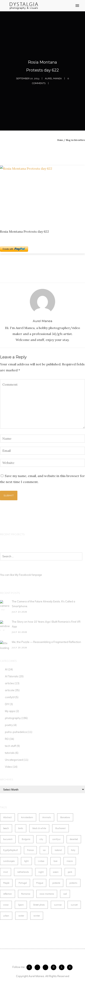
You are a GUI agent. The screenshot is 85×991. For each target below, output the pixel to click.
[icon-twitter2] (38, 967)
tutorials (10, 752)
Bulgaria (26, 839)
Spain (21, 904)
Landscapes (9, 861)
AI (6, 669)
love (55, 861)
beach (6, 828)
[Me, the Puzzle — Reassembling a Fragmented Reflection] (5, 646)
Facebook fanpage (30, 574)
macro (70, 861)
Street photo (39, 904)
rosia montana (47, 893)
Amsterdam (27, 817)
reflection (7, 893)
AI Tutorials (11, 676)
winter (36, 915)
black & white (39, 828)
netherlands (23, 872)
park (70, 872)
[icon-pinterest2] (46, 967)
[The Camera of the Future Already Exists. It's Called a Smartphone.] (5, 605)
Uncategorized (14, 759)
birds (20, 828)
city (41, 839)
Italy (73, 850)
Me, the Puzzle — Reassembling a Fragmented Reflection (46, 642)
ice (44, 850)
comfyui (56, 839)
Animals (46, 817)
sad (65, 893)
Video (8, 766)
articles (9, 683)
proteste (56, 883)
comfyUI (10, 697)
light (26, 861)
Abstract (7, 817)
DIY (7, 704)
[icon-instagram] (54, 967)
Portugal (23, 883)
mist (5, 872)
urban (6, 915)
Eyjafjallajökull (10, 850)
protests (73, 883)
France (30, 850)
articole (9, 690)
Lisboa (41, 861)
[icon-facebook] (30, 967)
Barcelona (65, 817)
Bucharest (60, 828)
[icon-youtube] (70, 967)
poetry (9, 725)
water (21, 915)
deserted (74, 839)
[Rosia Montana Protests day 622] (42, 194)
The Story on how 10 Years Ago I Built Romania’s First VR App (46, 624)
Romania (25, 893)
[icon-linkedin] (62, 967)
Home (60, 140)
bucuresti (7, 839)
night (41, 872)
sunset (74, 904)
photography (13, 718)
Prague (39, 883)
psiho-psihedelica (16, 732)
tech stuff (10, 745)
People (6, 883)
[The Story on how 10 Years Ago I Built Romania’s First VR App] (5, 625)
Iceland (58, 850)
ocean (56, 872)
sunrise (57, 904)
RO (7, 738)
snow (6, 904)
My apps (10, 711)
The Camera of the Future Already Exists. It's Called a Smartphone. (43, 604)
